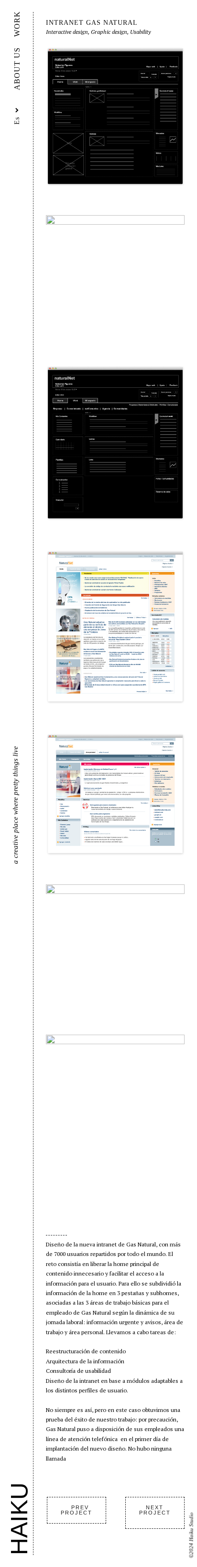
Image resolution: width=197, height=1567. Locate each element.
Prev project (76, 1510)
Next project (155, 1510)
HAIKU (19, 1519)
